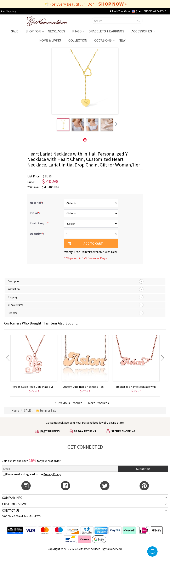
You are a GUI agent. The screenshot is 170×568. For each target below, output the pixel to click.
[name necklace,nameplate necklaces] (47, 20)
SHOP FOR (34, 31)
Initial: (35, 213)
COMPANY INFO (12, 498)
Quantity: (37, 233)
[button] (7, 358)
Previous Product (69, 403)
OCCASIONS (103, 40)
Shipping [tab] (12, 297)
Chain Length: (40, 223)
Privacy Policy (52, 474)
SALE (15, 31)
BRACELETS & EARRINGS (107, 31)
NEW (122, 40)
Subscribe (143, 469)
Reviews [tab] (12, 313)
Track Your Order (120, 11)
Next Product (98, 403)
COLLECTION (78, 40)
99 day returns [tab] (15, 305)
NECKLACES (57, 31)
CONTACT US (10, 510)
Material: (37, 202)
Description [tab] (14, 281)
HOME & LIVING (51, 40)
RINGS (77, 31)
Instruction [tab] (14, 289)
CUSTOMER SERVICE (15, 504)
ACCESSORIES (142, 31)
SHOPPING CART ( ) (156, 11)
